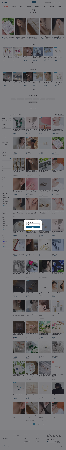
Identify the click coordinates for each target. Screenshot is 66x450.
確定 (33, 227)
